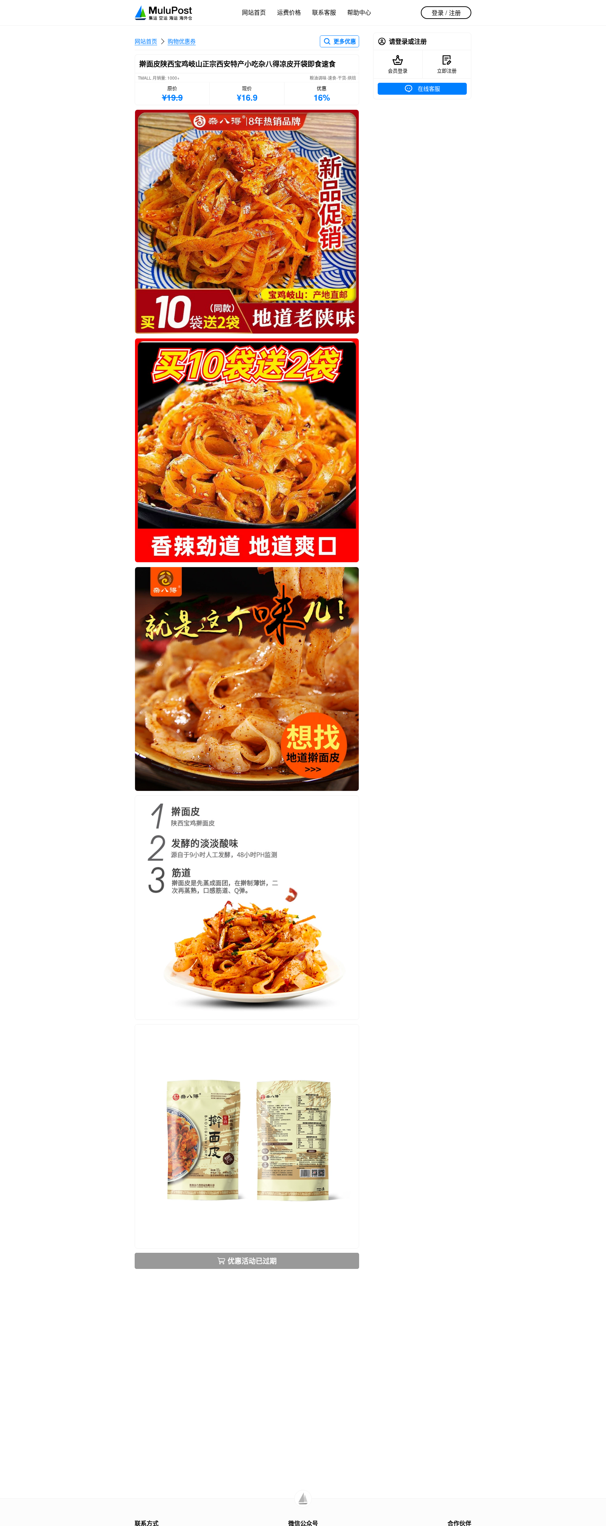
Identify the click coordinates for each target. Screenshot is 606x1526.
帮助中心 (359, 12)
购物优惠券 (182, 41)
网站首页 (254, 12)
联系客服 (324, 12)
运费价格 (289, 12)
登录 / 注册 (446, 12)
